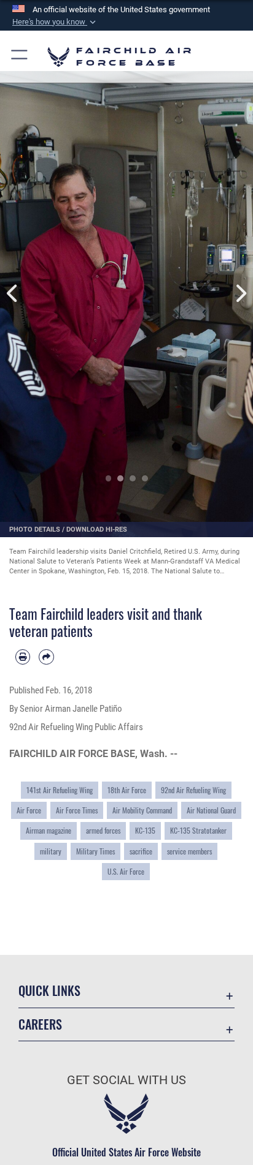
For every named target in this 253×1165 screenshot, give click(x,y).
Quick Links (49, 991)
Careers (40, 1024)
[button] (55, 22)
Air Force (29, 810)
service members (189, 851)
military (50, 851)
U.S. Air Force (125, 871)
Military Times (95, 851)
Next (240, 293)
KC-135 (145, 830)
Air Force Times (77, 810)
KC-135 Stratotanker (198, 830)
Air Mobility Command (142, 810)
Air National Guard (211, 810)
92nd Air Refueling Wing (193, 790)
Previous (12, 293)
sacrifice (141, 851)
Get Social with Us (126, 1080)
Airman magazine (48, 830)
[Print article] (22, 656)
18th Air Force (126, 790)
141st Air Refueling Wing (59, 790)
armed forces (103, 830)
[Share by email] (46, 656)
